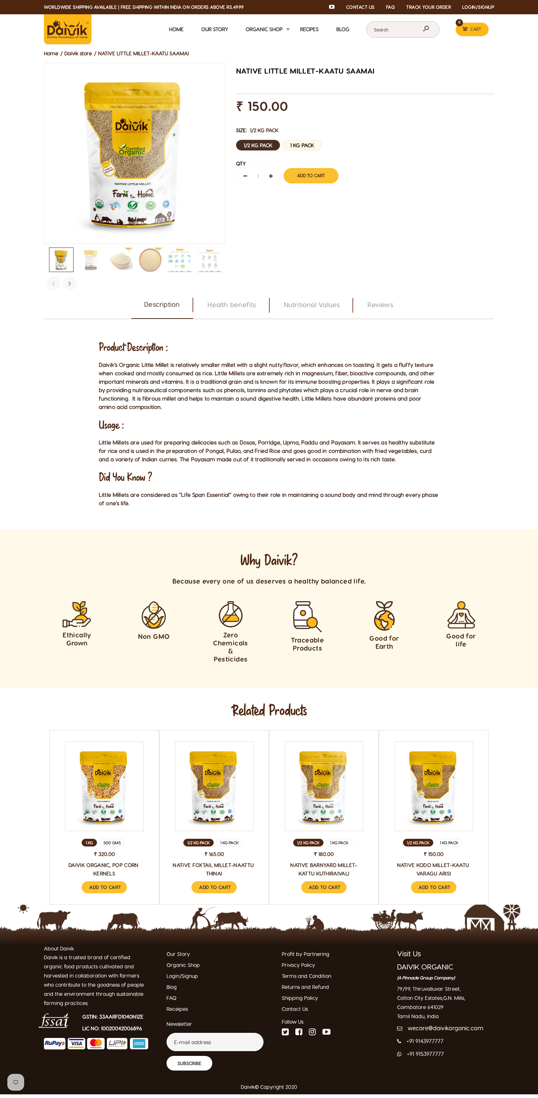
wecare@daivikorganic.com (445, 1027)
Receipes (177, 1009)
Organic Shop (183, 965)
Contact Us (295, 1009)
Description (162, 304)
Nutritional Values (312, 304)
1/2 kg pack (258, 145)
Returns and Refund (305, 987)
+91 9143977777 (425, 1041)
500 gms (112, 842)
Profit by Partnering (305, 954)
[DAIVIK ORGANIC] (67, 28)
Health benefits (232, 304)
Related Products (269, 711)
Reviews (380, 304)
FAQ (390, 7)
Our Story (178, 954)
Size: (257, 130)
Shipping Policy (300, 998)
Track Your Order (428, 7)
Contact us (360, 7)
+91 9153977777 (425, 1053)
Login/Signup (478, 7)
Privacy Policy (298, 965)
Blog (172, 987)
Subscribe (189, 1063)
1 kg (89, 842)
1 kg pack (302, 145)
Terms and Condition (306, 976)
